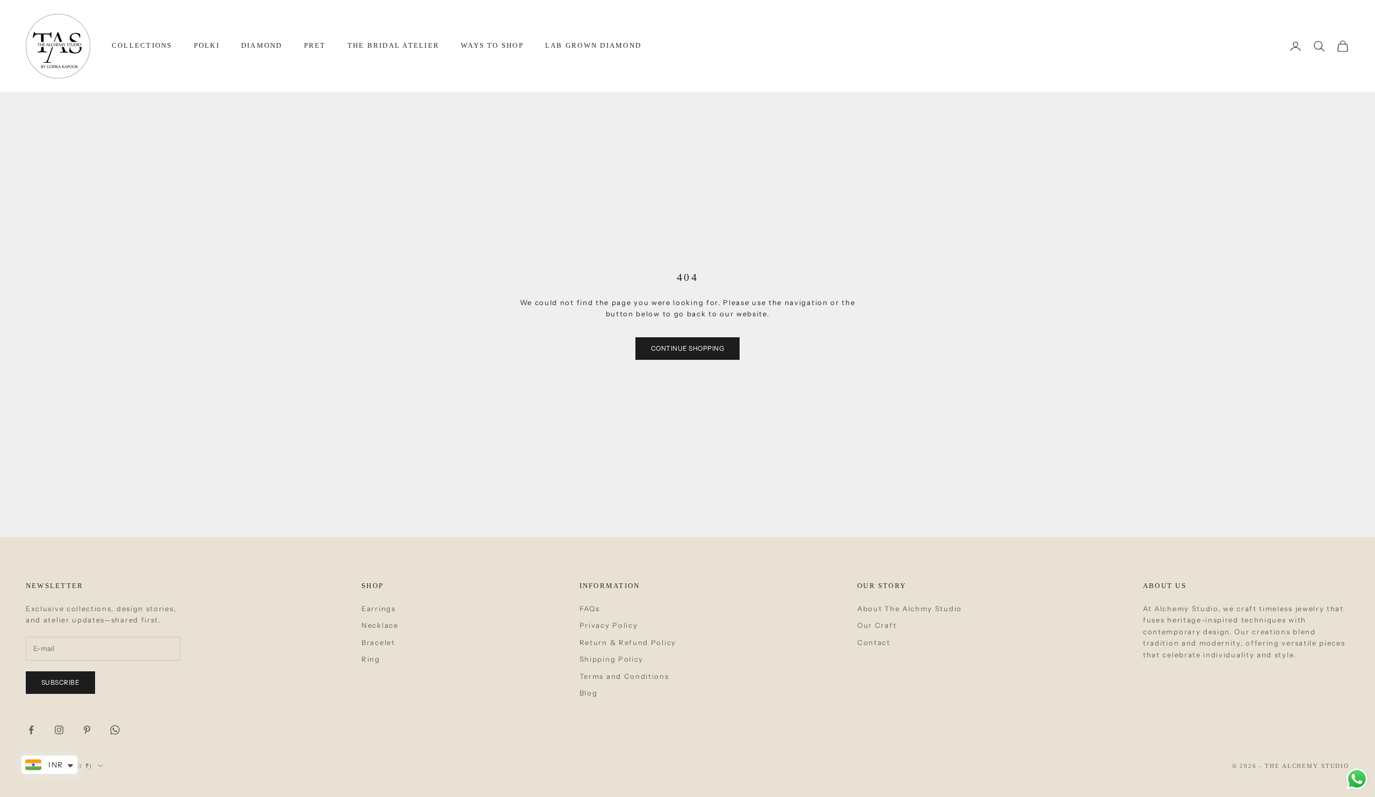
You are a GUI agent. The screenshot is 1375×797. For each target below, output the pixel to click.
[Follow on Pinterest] (87, 729)
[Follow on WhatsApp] (115, 729)
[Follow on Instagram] (59, 729)
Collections (142, 45)
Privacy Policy (609, 625)
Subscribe (60, 682)
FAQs (590, 608)
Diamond (262, 45)
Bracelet (378, 642)
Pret (315, 45)
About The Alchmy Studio (909, 608)
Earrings (378, 608)
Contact (874, 642)
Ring (370, 659)
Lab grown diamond (593, 45)
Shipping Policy (611, 659)
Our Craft (876, 625)
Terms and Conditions (624, 676)
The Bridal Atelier (393, 45)
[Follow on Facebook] (31, 729)
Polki (207, 45)
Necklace (380, 625)
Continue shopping (687, 348)
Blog (589, 693)
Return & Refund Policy (628, 642)
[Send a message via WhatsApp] (1357, 779)
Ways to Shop (492, 45)
